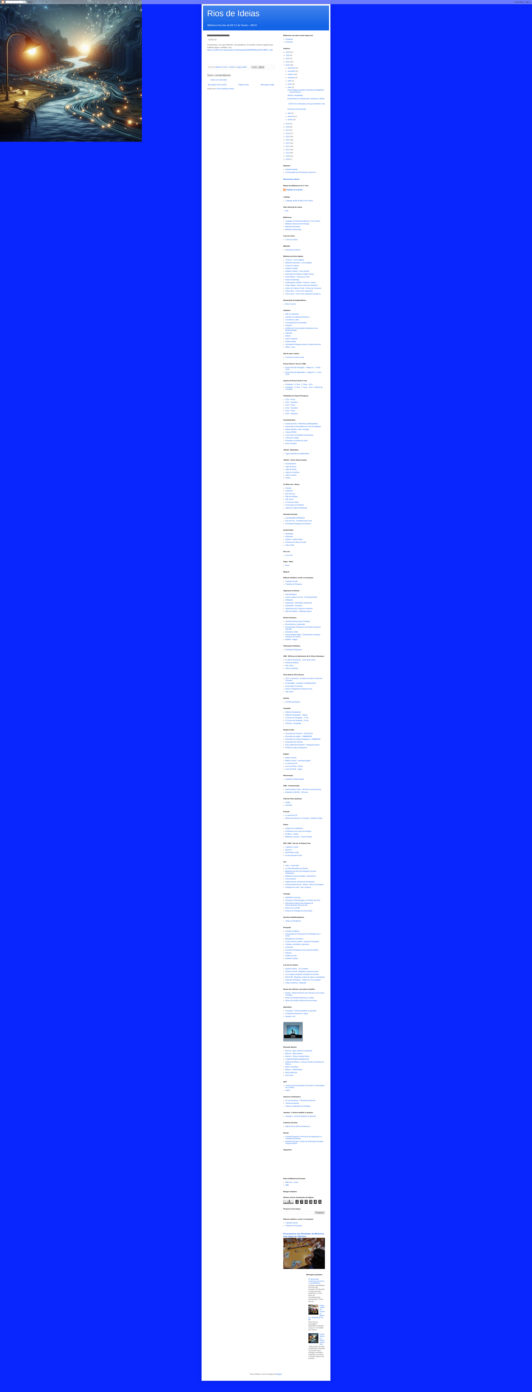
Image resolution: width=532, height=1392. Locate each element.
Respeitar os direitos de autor (296, 441)
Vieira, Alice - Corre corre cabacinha (299, 291)
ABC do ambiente (292, 314)
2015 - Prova (290, 411)
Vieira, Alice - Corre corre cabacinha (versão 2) (303, 294)
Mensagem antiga (267, 85)
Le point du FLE (291, 763)
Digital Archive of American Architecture (300, 882)
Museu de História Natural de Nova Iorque (301, 1001)
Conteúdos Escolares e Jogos (296, 1014)
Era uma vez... (290, 494)
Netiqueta (289, 600)
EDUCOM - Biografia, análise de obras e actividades (305, 977)
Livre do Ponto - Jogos (293, 769)
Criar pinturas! (290, 879)
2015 (288, 137)
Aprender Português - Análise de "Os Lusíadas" (303, 980)
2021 (288, 62)
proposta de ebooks (292, 250)
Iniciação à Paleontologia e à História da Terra (302, 900)
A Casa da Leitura (292, 502)
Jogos (287, 1090)
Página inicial (243, 85)
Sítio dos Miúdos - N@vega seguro (298, 611)
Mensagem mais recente (217, 85)
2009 (288, 156)
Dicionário (289, 947)
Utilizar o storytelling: (295, 95)
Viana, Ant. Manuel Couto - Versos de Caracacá (303, 288)
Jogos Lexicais (291, 475)
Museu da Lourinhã (292, 908)
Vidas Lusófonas (291, 668)
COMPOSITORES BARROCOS (297, 1059)
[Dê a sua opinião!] (255, 67)
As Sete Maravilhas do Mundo (296, 868)
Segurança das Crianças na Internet (299, 608)
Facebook (289, 42)
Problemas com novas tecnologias (298, 831)
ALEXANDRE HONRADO (295, 518)
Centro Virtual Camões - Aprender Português (302, 942)
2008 (288, 159)
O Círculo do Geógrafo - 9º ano (297, 720)
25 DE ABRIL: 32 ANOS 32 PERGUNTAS (300, 683)
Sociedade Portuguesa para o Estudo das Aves (303, 344)
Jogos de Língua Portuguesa (296, 508)
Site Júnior (289, 666)
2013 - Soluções (291, 402)
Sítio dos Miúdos (291, 496)
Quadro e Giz (290, 1016)
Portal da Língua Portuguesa (296, 748)
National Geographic (293, 712)
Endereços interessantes (296, 109)
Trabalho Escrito (291, 581)
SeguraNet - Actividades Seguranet (298, 603)
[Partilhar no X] (257, 67)
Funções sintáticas (292, 931)
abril (289, 113)
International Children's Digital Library (299, 274)
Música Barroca (291, 1072)
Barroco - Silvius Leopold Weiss (297, 1056)
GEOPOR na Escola (292, 898)
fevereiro (291, 116)
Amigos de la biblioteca (294, 828)
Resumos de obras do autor (295, 542)
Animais (288, 488)
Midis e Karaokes (291, 1067)
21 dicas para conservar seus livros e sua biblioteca (316, 1281)
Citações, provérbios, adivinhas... (297, 944)
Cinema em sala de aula (294, 357)
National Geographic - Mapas (296, 715)
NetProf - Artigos (291, 639)
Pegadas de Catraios (294, 190)
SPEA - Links (290, 347)
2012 (288, 146)
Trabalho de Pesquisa (293, 584)
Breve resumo (290, 304)
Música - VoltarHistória (293, 1070)
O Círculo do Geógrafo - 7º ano (297, 718)
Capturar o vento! (291, 847)
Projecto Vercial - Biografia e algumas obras (301, 971)
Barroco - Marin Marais (294, 1054)
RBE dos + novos (291, 1182)
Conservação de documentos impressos (300, 172)
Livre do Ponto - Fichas (294, 766)
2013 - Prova (290, 399)
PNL (287, 211)
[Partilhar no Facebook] (260, 67)
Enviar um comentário (219, 80)
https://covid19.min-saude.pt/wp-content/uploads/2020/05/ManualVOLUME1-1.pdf (240, 50)
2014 (288, 140)
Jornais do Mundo (292, 1103)
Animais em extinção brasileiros (297, 317)
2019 (288, 124)
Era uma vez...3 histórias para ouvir (298, 521)
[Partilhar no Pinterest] (263, 67)
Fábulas (288, 953)
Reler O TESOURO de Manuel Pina (298, 689)
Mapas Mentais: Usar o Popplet (297, 429)
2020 (288, 65)
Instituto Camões (291, 268)
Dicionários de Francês (294, 742)
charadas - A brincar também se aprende (300, 1116)
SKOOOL (288, 805)
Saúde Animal (290, 341)
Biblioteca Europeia (292, 227)
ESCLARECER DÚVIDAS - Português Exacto (302, 745)
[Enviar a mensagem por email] (252, 67)
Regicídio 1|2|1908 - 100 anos (296, 792)
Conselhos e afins (292, 320)
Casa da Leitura (291, 240)
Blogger (279, 1374)
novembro (292, 71)
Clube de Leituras (292, 266)
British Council (290, 758)
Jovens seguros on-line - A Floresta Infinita (301, 597)
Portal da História (291, 663)
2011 (288, 150)
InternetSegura (291, 594)
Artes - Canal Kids (292, 866)
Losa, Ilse (289, 555)
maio (290, 87)
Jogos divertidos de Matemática (297, 454)
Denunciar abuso (291, 179)
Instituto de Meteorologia (294, 779)
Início (287, 565)
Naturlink (288, 333)
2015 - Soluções (291, 414)
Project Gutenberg (292, 280)
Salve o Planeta (291, 339)
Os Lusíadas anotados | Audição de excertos (302, 974)
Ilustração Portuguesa (293, 650)
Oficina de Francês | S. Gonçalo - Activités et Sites (304, 818)
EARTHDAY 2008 (292, 853)
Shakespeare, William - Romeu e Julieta (300, 282)
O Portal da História (292, 702)
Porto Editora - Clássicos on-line (297, 277)
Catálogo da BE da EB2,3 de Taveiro (299, 201)
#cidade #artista (291, 169)
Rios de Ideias (233, 13)
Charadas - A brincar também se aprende (300, 1011)
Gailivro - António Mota (293, 539)
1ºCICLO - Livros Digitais (294, 260)
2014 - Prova (290, 405)
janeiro (290, 120)
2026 (288, 52)
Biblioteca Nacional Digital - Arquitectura (300, 876)
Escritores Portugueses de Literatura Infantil (301, 950)
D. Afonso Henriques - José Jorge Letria (300, 660)
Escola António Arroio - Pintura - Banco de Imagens (304, 885)
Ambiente (289, 491)
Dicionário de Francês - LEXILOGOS (299, 733)
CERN (287, 802)
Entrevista (289, 537)
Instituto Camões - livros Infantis (297, 271)
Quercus (288, 850)
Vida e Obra (289, 545)
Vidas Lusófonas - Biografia (295, 983)
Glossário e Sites (291, 632)
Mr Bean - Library (291, 834)
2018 (288, 127)
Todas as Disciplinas (293, 921)
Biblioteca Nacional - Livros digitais (298, 263)
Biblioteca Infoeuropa (293, 229)
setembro (291, 78)
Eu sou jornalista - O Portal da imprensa (300, 1100)
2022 (288, 59)
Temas (287, 478)
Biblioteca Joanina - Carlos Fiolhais (298, 837)
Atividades (289, 534)
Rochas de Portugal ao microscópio (298, 911)
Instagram (289, 39)
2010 (288, 153)
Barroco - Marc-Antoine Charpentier (298, 1051)
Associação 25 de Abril (294, 686)
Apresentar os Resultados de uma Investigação (303, 426)
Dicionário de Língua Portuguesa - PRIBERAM (302, 739)
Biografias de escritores (294, 939)
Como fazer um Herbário (294, 505)
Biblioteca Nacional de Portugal (297, 224)
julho (290, 81)
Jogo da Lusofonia (292, 472)
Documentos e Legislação (295, 624)
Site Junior (289, 499)
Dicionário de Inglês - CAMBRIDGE (298, 736)
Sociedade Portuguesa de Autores (298, 524)
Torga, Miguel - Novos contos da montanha (301, 285)
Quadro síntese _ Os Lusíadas (296, 969)
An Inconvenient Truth (293, 855)
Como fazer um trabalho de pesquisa (299, 435)
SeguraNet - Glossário (293, 606)
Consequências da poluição (296, 323)
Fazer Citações (291, 443)
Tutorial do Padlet (292, 438)
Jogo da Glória (290, 469)
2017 (288, 130)
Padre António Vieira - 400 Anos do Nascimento (303, 789)
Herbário (288, 325)
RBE (287, 1185)
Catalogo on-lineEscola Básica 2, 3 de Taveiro (302, 221)
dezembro (292, 68)
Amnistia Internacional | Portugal (297, 621)
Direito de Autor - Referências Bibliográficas (301, 424)
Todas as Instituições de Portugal (297, 1106)
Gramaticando (290, 464)
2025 (288, 55)
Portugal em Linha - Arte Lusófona (298, 887)
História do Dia (291, 956)
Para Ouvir (289, 1075)
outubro (291, 74)
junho (290, 84)
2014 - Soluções (291, 408)
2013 (288, 143)
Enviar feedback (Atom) (225, 89)
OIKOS (288, 336)
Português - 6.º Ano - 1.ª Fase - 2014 (299, 384)
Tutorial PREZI (290, 432)
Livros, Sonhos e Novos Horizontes (322, 1339)
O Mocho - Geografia (293, 723)
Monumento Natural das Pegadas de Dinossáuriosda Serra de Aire (299, 904)
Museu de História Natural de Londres (299, 998)
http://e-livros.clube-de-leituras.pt (297, 1126)
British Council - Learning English (298, 761)
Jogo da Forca (290, 467)
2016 (288, 133)
